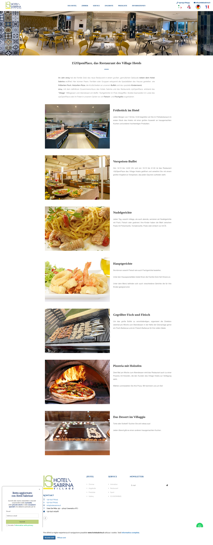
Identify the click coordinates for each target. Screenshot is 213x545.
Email (8, 511)
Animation (113, 484)
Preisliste (122, 6)
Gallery (91, 496)
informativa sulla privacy (24, 525)
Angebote (109, 6)
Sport (112, 492)
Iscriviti (22, 522)
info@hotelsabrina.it (202, 3)
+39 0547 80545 (184, 3)
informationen (138, 6)
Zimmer (85, 6)
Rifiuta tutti (61, 537)
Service (96, 6)
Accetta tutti (49, 537)
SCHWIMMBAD (115, 496)
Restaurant (114, 488)
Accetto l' (20, 525)
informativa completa (130, 532)
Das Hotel (72, 6)
